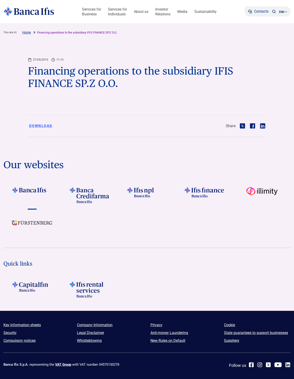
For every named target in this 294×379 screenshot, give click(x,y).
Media (182, 11)
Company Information (95, 325)
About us (141, 11)
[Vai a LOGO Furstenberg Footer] (32, 226)
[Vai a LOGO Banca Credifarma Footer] (89, 195)
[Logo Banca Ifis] (28, 11)
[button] (274, 11)
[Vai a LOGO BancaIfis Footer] (32, 195)
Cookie (229, 325)
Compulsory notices (19, 340)
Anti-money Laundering (169, 333)
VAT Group (63, 364)
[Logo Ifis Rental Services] (89, 289)
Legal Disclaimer (90, 333)
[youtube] (278, 365)
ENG (281, 12)
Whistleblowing (89, 340)
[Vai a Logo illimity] (262, 195)
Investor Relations (162, 11)
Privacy (156, 325)
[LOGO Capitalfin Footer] (32, 289)
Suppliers (231, 340)
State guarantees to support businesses (256, 333)
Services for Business (91, 11)
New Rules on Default (167, 340)
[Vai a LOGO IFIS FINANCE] (204, 195)
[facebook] (251, 365)
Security (10, 333)
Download (41, 126)
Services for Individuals (117, 11)
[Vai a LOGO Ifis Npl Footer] (147, 195)
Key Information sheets (22, 325)
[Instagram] (260, 365)
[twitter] (268, 365)
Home (26, 32)
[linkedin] (288, 365)
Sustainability (205, 11)
